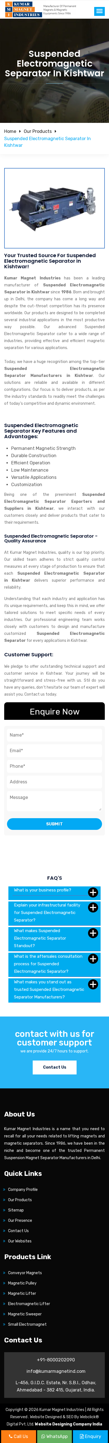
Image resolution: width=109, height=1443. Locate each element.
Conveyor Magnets (25, 1273)
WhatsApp (56, 1436)
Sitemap (16, 1210)
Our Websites (20, 1241)
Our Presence (20, 1220)
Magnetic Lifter (22, 1293)
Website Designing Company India (68, 1424)
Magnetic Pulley (22, 1283)
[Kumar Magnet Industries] (41, 9)
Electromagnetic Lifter (29, 1303)
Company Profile (23, 1189)
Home (10, 131)
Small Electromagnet (27, 1324)
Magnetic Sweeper (25, 1314)
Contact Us (54, 1067)
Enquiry (92, 1436)
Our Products (38, 131)
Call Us (20, 1436)
